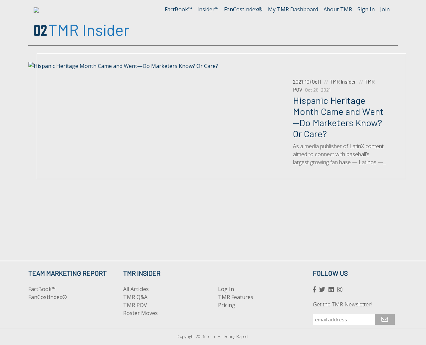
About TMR (337, 9)
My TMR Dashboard (293, 9)
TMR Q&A (135, 297)
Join (385, 9)
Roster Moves (140, 313)
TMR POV (135, 305)
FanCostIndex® (243, 9)
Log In (226, 289)
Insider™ (208, 9)
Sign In (366, 9)
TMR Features (235, 297)
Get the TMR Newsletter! (342, 304)
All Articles (136, 289)
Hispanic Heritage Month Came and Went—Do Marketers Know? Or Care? (338, 117)
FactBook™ (178, 9)
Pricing (226, 305)
